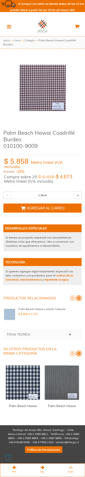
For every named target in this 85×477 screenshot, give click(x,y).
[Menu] (9, 26)
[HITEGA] (43, 26)
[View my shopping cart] (77, 26)
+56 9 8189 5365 (19, 442)
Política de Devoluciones (43, 449)
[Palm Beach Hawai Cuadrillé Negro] (62, 382)
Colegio (29, 40)
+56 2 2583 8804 (27, 438)
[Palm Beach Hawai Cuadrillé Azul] (23, 382)
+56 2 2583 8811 (37, 434)
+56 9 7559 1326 (42, 442)
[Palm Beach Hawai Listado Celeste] (9, 314)
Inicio (6, 40)
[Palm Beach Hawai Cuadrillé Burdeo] (42, 88)
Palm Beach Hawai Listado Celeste (42, 309)
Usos (17, 40)
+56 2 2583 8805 (51, 438)
